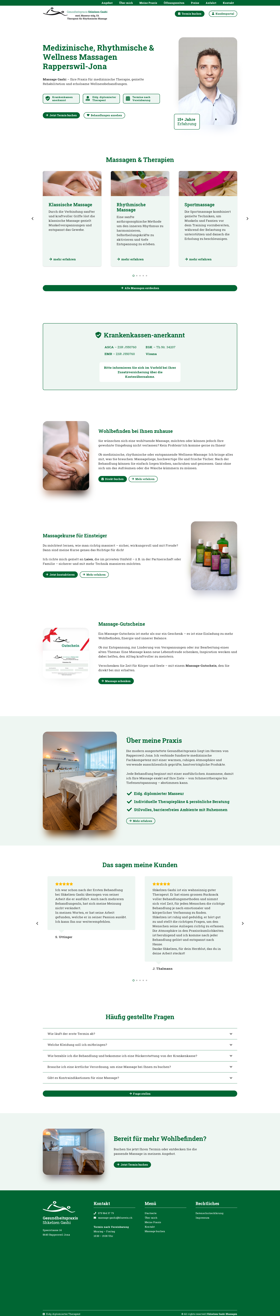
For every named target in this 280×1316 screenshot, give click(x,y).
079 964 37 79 (106, 1213)
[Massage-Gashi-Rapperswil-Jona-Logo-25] (75, 13)
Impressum (202, 1217)
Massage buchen (155, 1231)
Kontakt (150, 1226)
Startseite (151, 1213)
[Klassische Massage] (72, 218)
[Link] (61, 98)
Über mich (151, 1217)
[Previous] (32, 218)
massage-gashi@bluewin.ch (115, 1217)
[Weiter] (247, 218)
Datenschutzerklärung (209, 1213)
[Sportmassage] (208, 218)
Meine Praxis (153, 1222)
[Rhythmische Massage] (140, 218)
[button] (114, 3)
